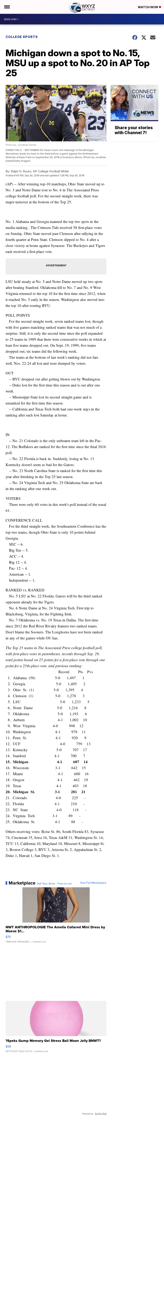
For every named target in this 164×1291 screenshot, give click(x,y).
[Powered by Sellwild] (100, 1113)
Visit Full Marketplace (93, 883)
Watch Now (148, 7)
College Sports (22, 37)
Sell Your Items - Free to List (54, 883)
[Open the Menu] (6, 7)
